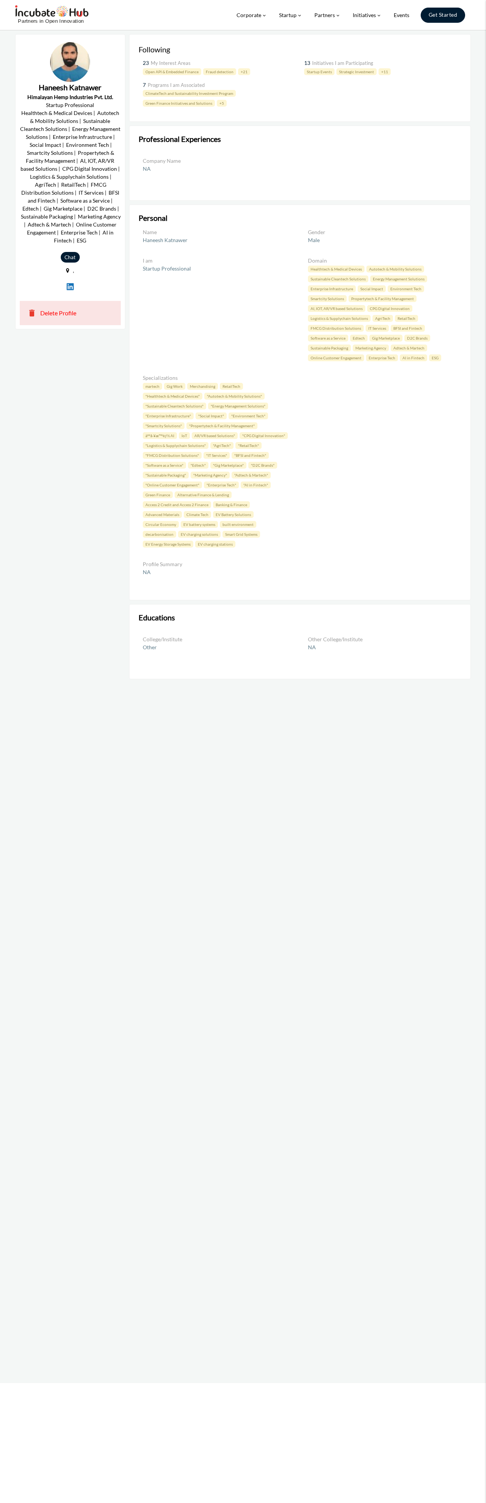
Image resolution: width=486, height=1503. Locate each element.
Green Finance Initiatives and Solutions (178, 103)
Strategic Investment (356, 71)
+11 (384, 71)
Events (401, 15)
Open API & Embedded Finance (172, 71)
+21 (244, 71)
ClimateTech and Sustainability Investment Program (189, 93)
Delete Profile (51, 313)
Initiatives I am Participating (342, 63)
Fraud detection (220, 71)
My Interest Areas (171, 63)
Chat (70, 257)
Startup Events (319, 71)
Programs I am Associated (176, 85)
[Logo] (51, 15)
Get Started (443, 14)
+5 (221, 103)
